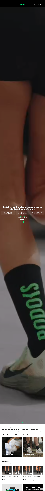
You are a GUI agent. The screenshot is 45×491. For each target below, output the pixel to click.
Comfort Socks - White (17, 476)
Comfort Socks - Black (6, 476)
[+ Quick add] (10, 474)
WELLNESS (19, 221)
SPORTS (26, 221)
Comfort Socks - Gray (27, 476)
